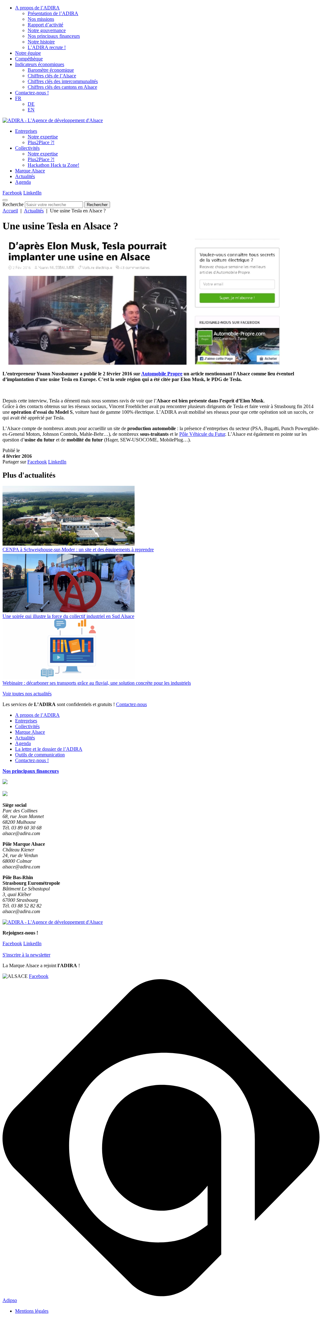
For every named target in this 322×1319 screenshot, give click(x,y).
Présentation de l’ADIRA (53, 13)
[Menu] (5, 200)
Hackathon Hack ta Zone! (53, 165)
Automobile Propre (161, 373)
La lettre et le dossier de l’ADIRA (48, 749)
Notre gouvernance (47, 30)
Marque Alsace (30, 170)
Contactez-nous (131, 704)
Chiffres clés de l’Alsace (52, 75)
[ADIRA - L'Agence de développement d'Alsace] (53, 120)
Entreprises (26, 131)
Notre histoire (41, 41)
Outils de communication (40, 754)
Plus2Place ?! (41, 142)
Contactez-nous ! (32, 92)
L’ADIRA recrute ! (47, 47)
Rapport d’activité (45, 24)
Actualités (25, 176)
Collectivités (27, 148)
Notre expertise (43, 136)
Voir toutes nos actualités (27, 693)
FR (18, 98)
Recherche (13, 204)
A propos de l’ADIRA (37, 7)
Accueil (10, 210)
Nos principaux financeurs (54, 36)
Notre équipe (28, 53)
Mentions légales (31, 1311)
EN (31, 109)
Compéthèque (29, 58)
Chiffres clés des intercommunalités (63, 81)
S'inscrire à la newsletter (26, 954)
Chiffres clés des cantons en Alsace (62, 87)
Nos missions (41, 19)
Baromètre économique (51, 70)
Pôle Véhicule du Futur (202, 434)
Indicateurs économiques (39, 64)
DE (31, 104)
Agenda (23, 182)
